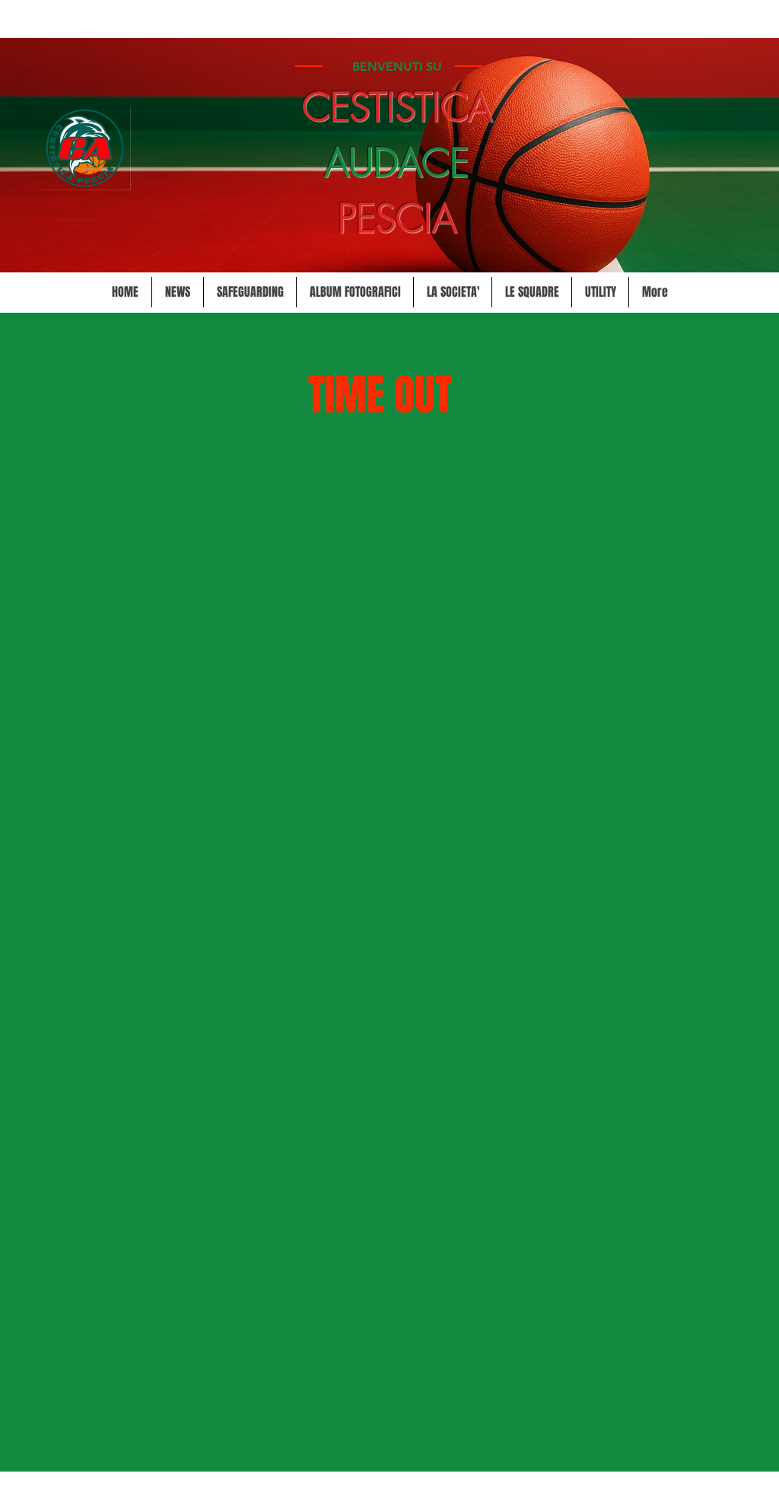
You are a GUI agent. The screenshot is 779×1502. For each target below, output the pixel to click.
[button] (452, 292)
